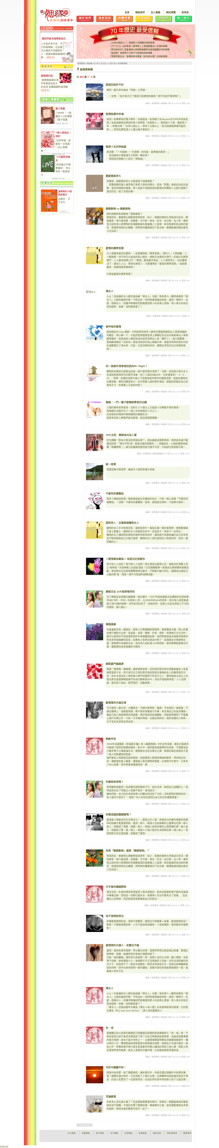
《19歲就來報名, (62, 158)
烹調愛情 (111, 1096)
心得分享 (112, 63)
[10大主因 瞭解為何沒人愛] (94, 442)
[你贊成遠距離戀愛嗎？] (94, 821)
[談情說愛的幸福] (94, 121)
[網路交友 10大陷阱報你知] (94, 599)
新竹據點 (100, 1133)
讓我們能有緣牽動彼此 (54, 38)
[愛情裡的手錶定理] (94, 710)
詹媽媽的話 (47, 75)
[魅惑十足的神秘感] (94, 154)
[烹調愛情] (94, 1104)
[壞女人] (94, 298)
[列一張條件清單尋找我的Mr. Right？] (94, 373)
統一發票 (111, 464)
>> (90, 1125)
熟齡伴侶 (111, 738)
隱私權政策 (172, 1133)
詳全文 (50, 57)
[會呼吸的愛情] (94, 334)
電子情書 (60, 108)
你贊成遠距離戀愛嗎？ (118, 814)
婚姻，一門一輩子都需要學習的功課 (126, 402)
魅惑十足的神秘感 (116, 146)
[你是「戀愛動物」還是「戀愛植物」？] (94, 858)
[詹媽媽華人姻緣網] (56, 15)
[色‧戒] (94, 1035)
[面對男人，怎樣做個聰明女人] (94, 530)
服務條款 (187, 1133)
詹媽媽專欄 (122, 63)
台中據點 (114, 1133)
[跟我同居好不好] (94, 92)
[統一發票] (94, 471)
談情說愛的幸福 (115, 113)
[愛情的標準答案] (94, 255)
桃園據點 (86, 1133)
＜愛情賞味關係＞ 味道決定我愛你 (125, 558)
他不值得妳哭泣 (115, 915)
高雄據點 (143, 1133)
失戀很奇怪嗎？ (115, 781)
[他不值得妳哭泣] (94, 923)
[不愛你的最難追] (94, 500)
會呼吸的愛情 (113, 326)
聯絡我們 (140, 12)
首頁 (127, 12)
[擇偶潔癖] (94, 631)
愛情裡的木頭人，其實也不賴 (122, 945)
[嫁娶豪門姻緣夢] (94, 671)
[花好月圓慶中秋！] (94, 1074)
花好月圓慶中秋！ (116, 1067)
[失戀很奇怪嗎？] (94, 789)
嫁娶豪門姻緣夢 (115, 663)
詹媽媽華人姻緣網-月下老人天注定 (91, 63)
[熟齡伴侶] (94, 746)
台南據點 (128, 1133)
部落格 (185, 12)
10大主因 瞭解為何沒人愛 (121, 434)
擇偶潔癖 (111, 624)
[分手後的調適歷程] (94, 894)
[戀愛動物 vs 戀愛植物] (94, 216)
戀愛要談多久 (113, 175)
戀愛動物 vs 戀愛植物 (118, 208)
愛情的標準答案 (115, 248)
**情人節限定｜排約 (63, 134)
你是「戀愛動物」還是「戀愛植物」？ (127, 850)
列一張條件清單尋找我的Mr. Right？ (126, 366)
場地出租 (157, 1133)
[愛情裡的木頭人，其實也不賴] (94, 952)
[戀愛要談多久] (94, 183)
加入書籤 (155, 12)
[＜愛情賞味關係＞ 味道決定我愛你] (94, 566)
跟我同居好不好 (115, 84)
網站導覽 (171, 12)
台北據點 (72, 1133)
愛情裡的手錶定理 (116, 702)
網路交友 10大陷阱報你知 (120, 591)
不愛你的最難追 (115, 493)
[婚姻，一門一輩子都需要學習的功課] (94, 409)
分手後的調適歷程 (116, 886)
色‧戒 (109, 1027)
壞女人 (109, 291)
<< (79, 1125)
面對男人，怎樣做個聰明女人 (122, 522)
